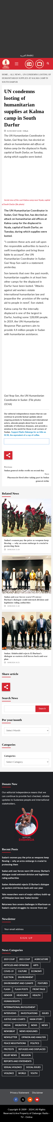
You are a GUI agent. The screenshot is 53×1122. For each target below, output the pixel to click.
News (34, 1025)
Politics (34, 1043)
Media (7, 1025)
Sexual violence (13, 1067)
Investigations (29, 1013)
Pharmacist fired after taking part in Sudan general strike (28, 477)
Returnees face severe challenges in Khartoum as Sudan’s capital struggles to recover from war (26, 906)
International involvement (19, 1007)
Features (43, 983)
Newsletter (10, 1037)
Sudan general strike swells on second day (24, 469)
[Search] (48, 63)
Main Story (36, 1019)
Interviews (10, 1013)
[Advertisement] (26, 26)
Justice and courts (14, 1019)
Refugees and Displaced (31, 1049)
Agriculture (41, 959)
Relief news (10, 1055)
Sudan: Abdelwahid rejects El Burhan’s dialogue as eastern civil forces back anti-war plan (26, 656)
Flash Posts (21, 989)
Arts (35, 965)
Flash (7, 989)
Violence (9, 1073)
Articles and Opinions (16, 965)
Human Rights (12, 1001)
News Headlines (28, 1031)
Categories (9, 756)
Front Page (39, 989)
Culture (22, 971)
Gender (8, 995)
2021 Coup (24, 959)
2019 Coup (9, 959)
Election (9, 977)
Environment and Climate (18, 983)
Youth (34, 1073)
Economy (36, 971)
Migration (21, 1025)
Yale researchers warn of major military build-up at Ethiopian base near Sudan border (26, 896)
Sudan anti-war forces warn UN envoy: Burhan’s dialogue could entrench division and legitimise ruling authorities (26, 600)
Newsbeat (9, 1031)
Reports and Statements (18, 1061)
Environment (25, 977)
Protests (9, 1049)
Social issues (33, 1067)
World (22, 1073)
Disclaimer (37, 1093)
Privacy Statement (19, 1093)
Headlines (22, 995)
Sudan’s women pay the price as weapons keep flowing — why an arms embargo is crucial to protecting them (26, 543)
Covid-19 (9, 971)
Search (42, 708)
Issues (45, 1013)
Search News (10, 698)
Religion (26, 1055)
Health (36, 995)
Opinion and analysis (33, 1037)
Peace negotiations (15, 1043)
